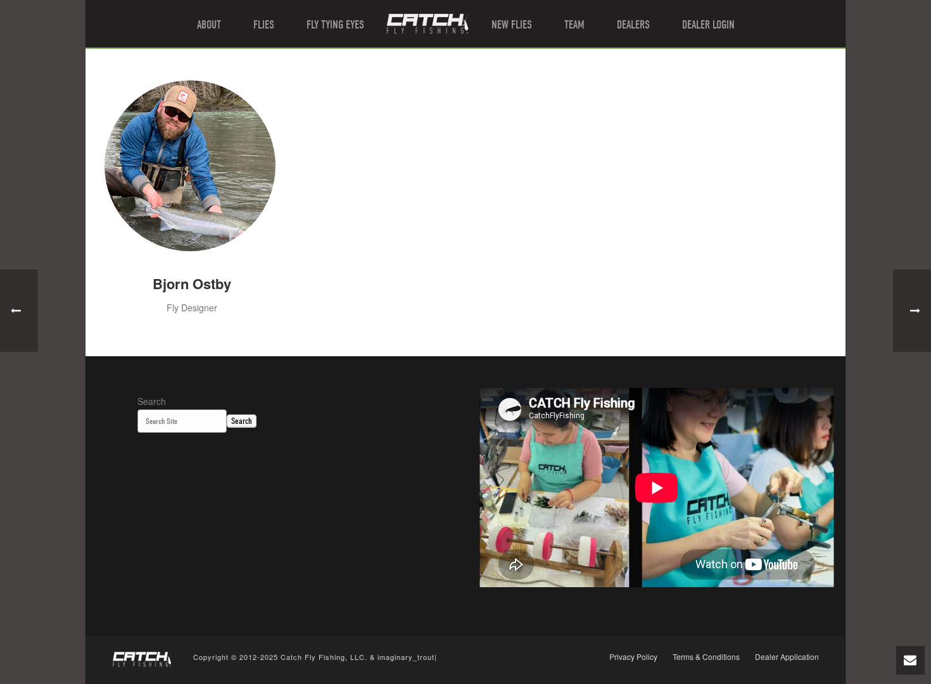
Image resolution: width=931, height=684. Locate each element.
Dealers (633, 25)
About (209, 25)
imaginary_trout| (407, 657)
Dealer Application (787, 657)
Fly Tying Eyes (335, 25)
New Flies (511, 25)
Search (151, 401)
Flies (263, 25)
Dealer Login (708, 25)
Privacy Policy (633, 657)
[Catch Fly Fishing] (427, 23)
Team (574, 25)
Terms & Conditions (706, 657)
